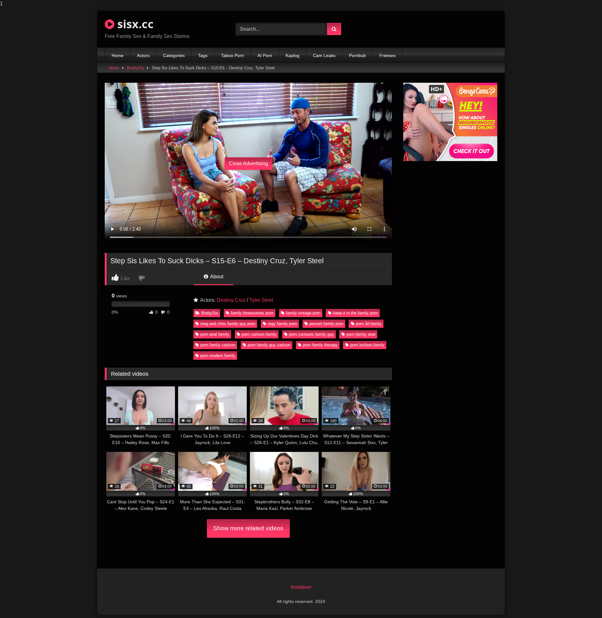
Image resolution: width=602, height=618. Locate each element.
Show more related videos (248, 528)
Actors (143, 55)
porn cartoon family (259, 334)
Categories (174, 55)
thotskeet (301, 587)
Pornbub (357, 55)
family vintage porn (303, 313)
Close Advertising (248, 163)
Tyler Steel (261, 300)
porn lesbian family (367, 345)
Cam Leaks (324, 55)
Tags (203, 55)
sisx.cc (134, 24)
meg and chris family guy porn (227, 323)
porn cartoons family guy (311, 334)
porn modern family (217, 355)
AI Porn (264, 55)
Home (118, 55)
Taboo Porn (232, 55)
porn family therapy (320, 345)
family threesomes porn (252, 313)
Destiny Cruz (231, 300)
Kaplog (292, 55)
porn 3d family (369, 323)
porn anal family (214, 334)
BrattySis (135, 67)
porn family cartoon (217, 345)
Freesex (387, 55)
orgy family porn (282, 323)
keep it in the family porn (355, 313)
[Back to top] (582, 600)
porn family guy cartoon (269, 345)
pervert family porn (326, 323)
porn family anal (360, 334)
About (216, 276)
